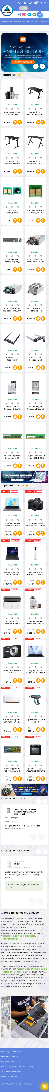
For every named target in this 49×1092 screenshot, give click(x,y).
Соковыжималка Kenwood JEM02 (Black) (12, 114)
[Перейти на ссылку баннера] (24, 52)
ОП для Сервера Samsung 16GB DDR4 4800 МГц (12, 458)
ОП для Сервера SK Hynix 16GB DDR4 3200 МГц (35, 458)
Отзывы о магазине (15, 850)
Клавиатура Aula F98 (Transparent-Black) (12, 770)
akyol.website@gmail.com (11, 1071)
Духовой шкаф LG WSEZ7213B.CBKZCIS (35, 769)
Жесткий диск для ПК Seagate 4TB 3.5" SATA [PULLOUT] (25, 811)
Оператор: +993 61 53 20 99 (11, 1052)
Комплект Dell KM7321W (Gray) (12, 260)
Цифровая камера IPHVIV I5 (12, 671)
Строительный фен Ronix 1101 (35, 720)
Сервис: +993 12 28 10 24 (10, 1062)
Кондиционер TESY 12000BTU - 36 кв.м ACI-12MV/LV (12, 721)
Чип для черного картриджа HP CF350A (35, 212)
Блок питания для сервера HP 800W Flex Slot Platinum (35, 261)
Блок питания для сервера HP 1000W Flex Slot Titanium (12, 310)
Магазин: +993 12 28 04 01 (11, 1057)
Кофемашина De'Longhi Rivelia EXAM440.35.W (35, 623)
